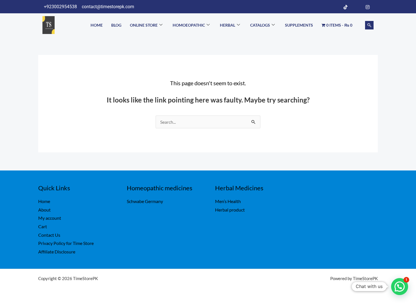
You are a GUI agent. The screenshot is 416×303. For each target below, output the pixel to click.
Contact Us (49, 235)
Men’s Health (228, 201)
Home (97, 25)
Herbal (227, 25)
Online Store (144, 25)
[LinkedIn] (356, 7)
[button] (369, 25)
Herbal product (230, 209)
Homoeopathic (189, 25)
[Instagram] (367, 7)
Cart (42, 226)
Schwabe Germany (145, 201)
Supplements (299, 25)
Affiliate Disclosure (56, 251)
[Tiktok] (345, 7)
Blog (116, 25)
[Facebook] (334, 7)
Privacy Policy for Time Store (66, 243)
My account (49, 218)
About (44, 209)
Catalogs (260, 25)
